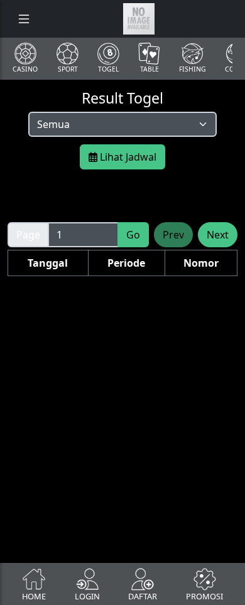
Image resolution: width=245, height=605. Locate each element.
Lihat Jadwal (126, 157)
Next (218, 235)
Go (133, 235)
